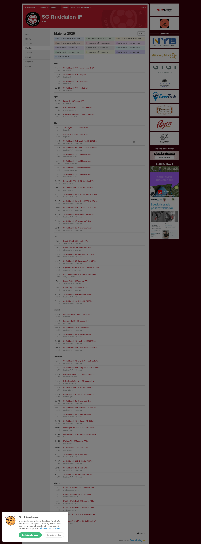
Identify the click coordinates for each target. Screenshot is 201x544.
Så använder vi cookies (50, 528)
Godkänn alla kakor (30, 535)
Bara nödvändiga (54, 535)
